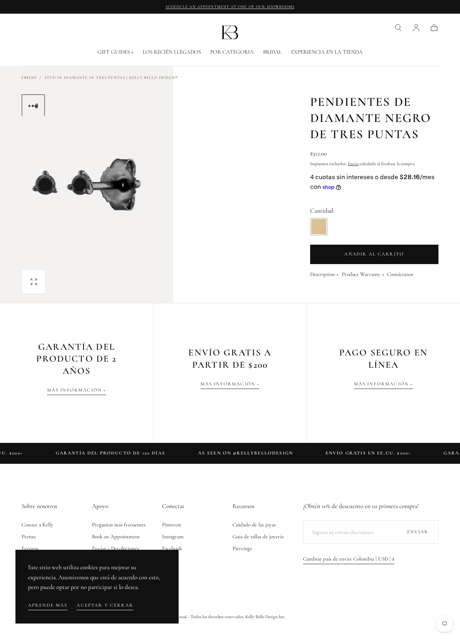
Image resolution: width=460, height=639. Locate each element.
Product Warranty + (363, 274)
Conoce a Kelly (38, 524)
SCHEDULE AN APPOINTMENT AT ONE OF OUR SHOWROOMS (230, 6)
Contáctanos (400, 274)
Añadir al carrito (374, 254)
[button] (398, 27)
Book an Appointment (116, 536)
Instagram (173, 536)
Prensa (29, 536)
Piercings (242, 548)
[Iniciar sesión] (416, 27)
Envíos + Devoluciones (115, 548)
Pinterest (171, 524)
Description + (324, 274)
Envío (353, 164)
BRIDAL (272, 52)
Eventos (30, 548)
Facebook (172, 548)
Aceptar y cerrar (105, 605)
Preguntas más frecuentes (119, 524)
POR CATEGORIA (232, 52)
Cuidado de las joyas (254, 524)
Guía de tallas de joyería (258, 536)
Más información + (76, 390)
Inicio (29, 77)
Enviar (418, 532)
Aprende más (48, 605)
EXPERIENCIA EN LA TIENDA (327, 52)
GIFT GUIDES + (115, 52)
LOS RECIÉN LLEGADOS (172, 52)
